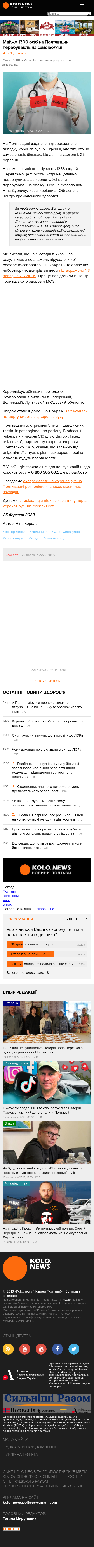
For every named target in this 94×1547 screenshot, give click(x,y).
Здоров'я (12, 555)
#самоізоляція (55, 538)
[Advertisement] (35, 333)
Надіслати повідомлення (30, 1446)
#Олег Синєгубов (66, 532)
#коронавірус (13, 538)
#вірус (34, 538)
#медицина (38, 532)
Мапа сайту (15, 1439)
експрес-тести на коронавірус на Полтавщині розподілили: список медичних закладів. (42, 486)
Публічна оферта (20, 1454)
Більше (72, 919)
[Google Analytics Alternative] (11, 1529)
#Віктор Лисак (14, 532)
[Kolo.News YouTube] (47, 870)
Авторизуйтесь (47, 681)
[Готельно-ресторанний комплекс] (47, 28)
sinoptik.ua (45, 909)
